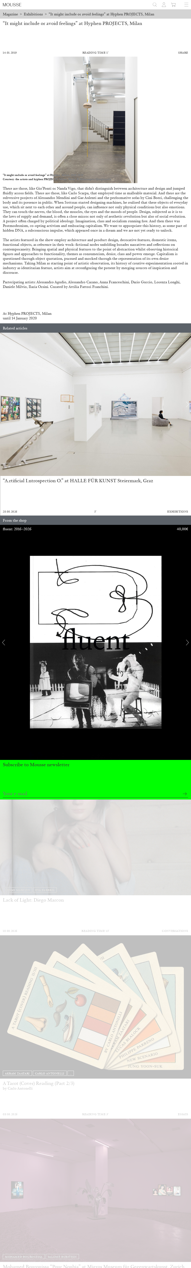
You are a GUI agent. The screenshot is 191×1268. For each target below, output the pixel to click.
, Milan (45, 313)
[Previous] (3, 404)
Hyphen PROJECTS (24, 313)
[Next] (187, 404)
